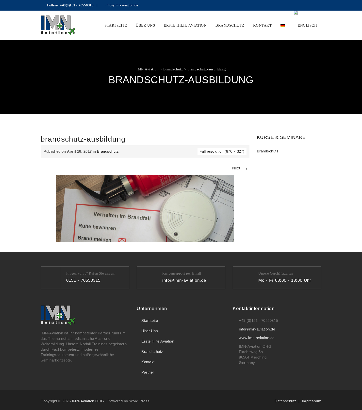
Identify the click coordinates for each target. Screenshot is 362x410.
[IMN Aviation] (58, 25)
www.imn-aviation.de (257, 338)
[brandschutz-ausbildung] (145, 208)
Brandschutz (229, 25)
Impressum (312, 401)
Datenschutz (285, 401)
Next (240, 168)
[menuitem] (282, 25)
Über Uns (145, 25)
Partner (147, 372)
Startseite (116, 25)
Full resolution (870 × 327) (222, 151)
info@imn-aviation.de (257, 329)
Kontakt (262, 25)
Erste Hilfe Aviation (185, 25)
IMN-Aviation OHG (88, 401)
